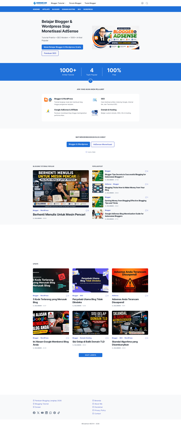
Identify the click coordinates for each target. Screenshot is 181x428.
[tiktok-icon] (58, 413)
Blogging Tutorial (42, 404)
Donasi (38, 407)
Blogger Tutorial (57, 3)
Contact (97, 414)
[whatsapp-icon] (50, 413)
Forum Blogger (75, 3)
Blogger (36, 210)
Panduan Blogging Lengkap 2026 (48, 401)
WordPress (44, 210)
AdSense (108, 184)
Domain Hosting (86, 338)
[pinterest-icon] (54, 413)
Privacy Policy (100, 410)
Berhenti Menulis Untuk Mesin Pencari (59, 214)
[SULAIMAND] (40, 3)
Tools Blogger (90, 3)
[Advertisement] (90, 243)
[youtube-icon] (42, 413)
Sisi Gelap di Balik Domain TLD (88, 341)
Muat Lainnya (90, 355)
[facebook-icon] (34, 413)
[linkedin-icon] (46, 413)
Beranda (97, 401)
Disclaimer (98, 407)
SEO (81, 295)
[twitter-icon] (38, 413)
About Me (98, 404)
